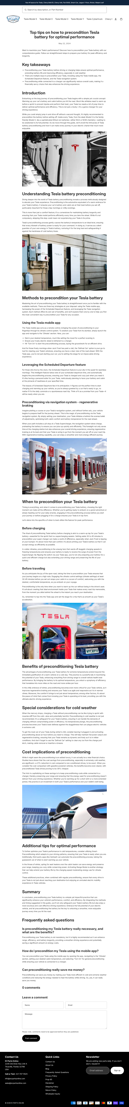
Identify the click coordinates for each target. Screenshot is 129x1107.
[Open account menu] (115, 19)
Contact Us (50, 1062)
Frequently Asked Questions (57, 1072)
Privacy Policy (51, 1076)
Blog (47, 1069)
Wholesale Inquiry (52, 1094)
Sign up (117, 1070)
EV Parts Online (17, 1103)
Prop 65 (48, 1079)
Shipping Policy (51, 1087)
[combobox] (61, 10)
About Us (49, 1065)
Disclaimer (49, 1083)
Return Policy (50, 1090)
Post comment (31, 1038)
